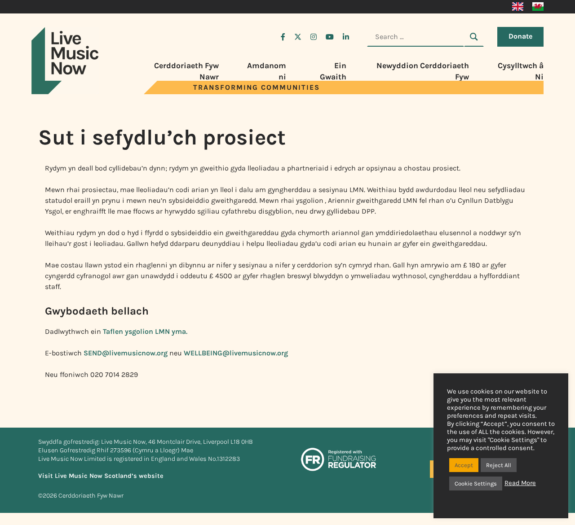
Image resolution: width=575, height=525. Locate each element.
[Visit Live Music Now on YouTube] (329, 37)
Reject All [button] (498, 465)
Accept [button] (464, 465)
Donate (520, 36)
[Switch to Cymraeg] (538, 6)
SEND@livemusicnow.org (126, 353)
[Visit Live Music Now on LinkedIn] (346, 37)
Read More (520, 483)
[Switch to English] (518, 6)
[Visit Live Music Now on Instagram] (313, 37)
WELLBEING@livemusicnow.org (236, 353)
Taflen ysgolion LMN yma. (144, 331)
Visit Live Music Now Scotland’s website (101, 476)
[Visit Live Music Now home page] (65, 92)
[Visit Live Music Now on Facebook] (283, 37)
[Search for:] (415, 37)
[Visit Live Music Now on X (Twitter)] (298, 37)
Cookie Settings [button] (476, 483)
